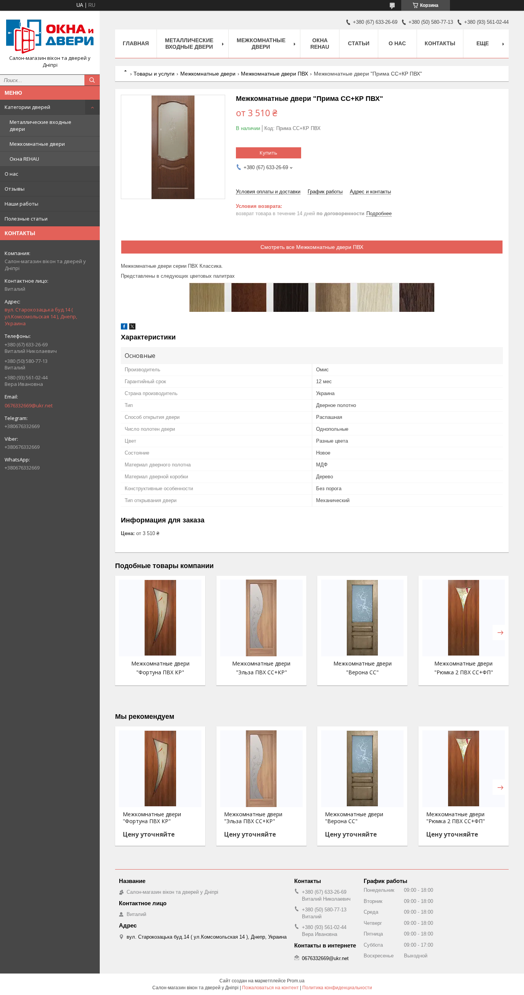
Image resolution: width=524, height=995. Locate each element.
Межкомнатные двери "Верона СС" (354, 818)
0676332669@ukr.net (29, 405)
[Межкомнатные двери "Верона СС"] (362, 618)
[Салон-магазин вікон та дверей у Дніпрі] (50, 35)
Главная (136, 43)
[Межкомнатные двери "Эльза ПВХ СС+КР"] (261, 618)
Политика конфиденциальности (337, 987)
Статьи (358, 43)
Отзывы (15, 188)
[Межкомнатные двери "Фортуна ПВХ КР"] (160, 618)
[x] (132, 328)
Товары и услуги (154, 74)
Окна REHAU (24, 158)
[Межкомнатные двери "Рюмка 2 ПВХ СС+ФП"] (463, 618)
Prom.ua (296, 980)
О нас (11, 173)
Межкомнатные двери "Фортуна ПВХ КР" (152, 818)
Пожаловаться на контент (270, 987)
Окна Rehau (319, 43)
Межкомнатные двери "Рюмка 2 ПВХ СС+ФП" (455, 818)
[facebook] (124, 328)
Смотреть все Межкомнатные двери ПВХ (311, 247)
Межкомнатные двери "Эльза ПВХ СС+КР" (253, 818)
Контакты (440, 43)
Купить (268, 152)
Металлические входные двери (40, 125)
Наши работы (21, 203)
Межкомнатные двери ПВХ (274, 74)
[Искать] (92, 80)
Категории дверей (27, 107)
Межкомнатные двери (37, 143)
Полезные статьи (26, 218)
